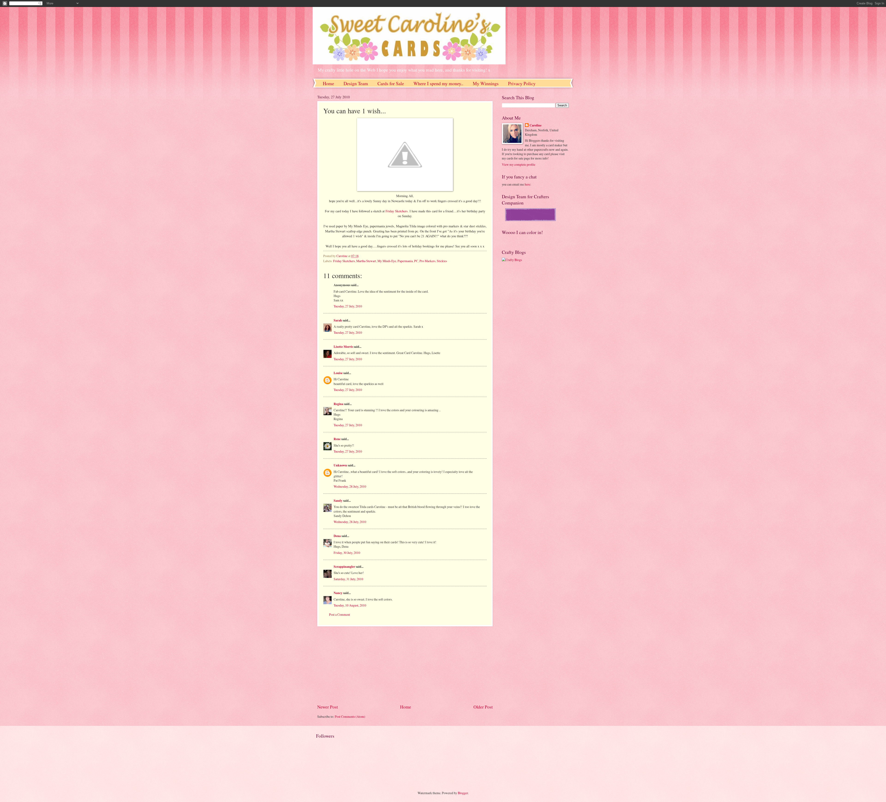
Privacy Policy (522, 83)
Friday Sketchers (397, 211)
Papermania (405, 261)
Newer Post (327, 707)
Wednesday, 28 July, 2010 (350, 486)
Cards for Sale (390, 83)
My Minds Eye (386, 261)
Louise (338, 373)
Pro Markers (427, 261)
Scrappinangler (344, 566)
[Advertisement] (405, 665)
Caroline (536, 125)
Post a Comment (339, 614)
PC (416, 261)
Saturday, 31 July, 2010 (348, 579)
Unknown (340, 465)
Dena (337, 536)
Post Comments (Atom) (350, 716)
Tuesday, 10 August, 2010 (350, 605)
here (527, 184)
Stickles (442, 261)
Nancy (338, 593)
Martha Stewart (366, 261)
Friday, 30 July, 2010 (347, 552)
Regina (338, 404)
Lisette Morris (343, 346)
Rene (337, 439)
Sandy (338, 500)
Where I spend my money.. (438, 83)
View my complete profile (518, 164)
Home (328, 83)
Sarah (338, 320)
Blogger (463, 793)
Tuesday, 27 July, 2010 (348, 306)
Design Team (356, 83)
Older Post (483, 707)
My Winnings (486, 83)
